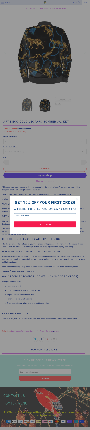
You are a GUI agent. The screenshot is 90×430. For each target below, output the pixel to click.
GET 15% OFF (45, 224)
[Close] (77, 199)
